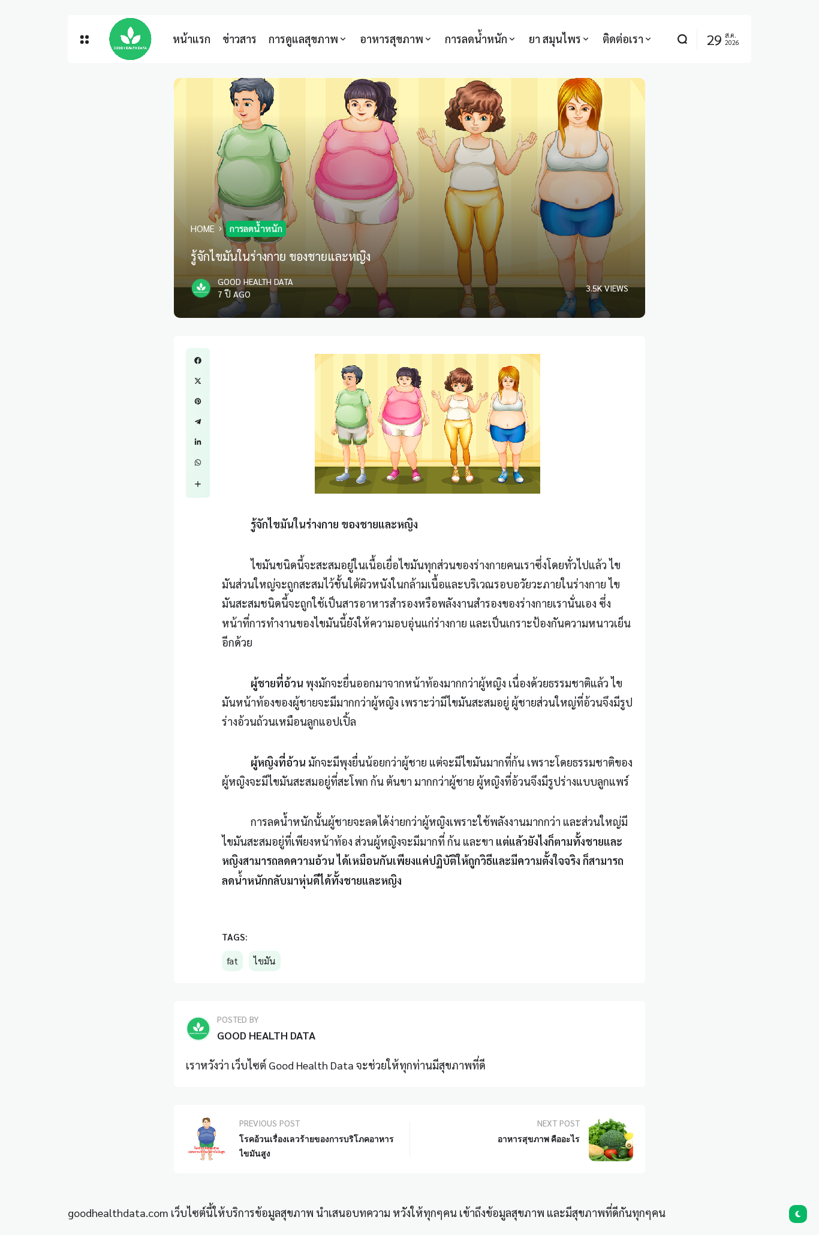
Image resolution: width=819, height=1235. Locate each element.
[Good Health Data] (131, 39)
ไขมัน (265, 961)
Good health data (255, 281)
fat (232, 961)
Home (203, 229)
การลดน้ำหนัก (256, 229)
